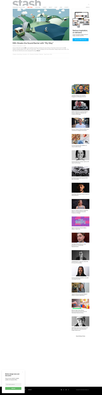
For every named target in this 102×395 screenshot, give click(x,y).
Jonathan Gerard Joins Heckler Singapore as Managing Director (79, 96)
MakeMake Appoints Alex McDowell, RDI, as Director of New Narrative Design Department (80, 329)
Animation (25, 54)
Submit (44, 7)
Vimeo (66, 389)
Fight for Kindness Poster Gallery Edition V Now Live (79, 228)
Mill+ (25, 47)
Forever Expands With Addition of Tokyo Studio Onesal (79, 146)
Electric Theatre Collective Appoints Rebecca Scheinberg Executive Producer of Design (80, 211)
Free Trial (30, 7)
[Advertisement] (41, 67)
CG (28, 54)
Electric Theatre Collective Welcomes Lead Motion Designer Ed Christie (80, 130)
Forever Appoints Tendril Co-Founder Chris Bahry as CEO (80, 278)
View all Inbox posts (80, 336)
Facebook (68, 389)
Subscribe (37, 7)
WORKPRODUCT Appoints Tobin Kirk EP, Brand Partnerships (80, 262)
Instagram (61, 389)
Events (66, 7)
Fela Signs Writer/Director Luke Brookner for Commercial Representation (79, 245)
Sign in (87, 7)
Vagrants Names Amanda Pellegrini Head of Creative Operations (79, 294)
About (50, 7)
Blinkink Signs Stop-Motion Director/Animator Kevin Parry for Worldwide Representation (79, 311)
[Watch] (38, 50)
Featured (41, 54)
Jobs (61, 7)
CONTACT (30, 389)
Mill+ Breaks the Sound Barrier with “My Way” (33, 43)
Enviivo (48, 54)
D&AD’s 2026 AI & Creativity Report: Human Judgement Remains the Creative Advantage (80, 113)
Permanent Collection (19, 7)
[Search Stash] (88, 4)
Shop (56, 7)
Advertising (19, 54)
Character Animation (34, 54)
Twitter (63, 389)
